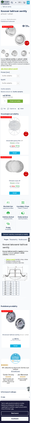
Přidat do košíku (15, 101)
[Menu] (28, 2)
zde (12, 409)
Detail (15, 153)
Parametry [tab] (13, 239)
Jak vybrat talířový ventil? (9, 69)
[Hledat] (12, 2)
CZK (19, 2)
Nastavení (15, 413)
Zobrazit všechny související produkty (15, 234)
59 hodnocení (15, 371)
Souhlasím (15, 419)
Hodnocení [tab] (23, 239)
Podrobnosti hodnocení (8, 21)
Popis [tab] (6, 239)
